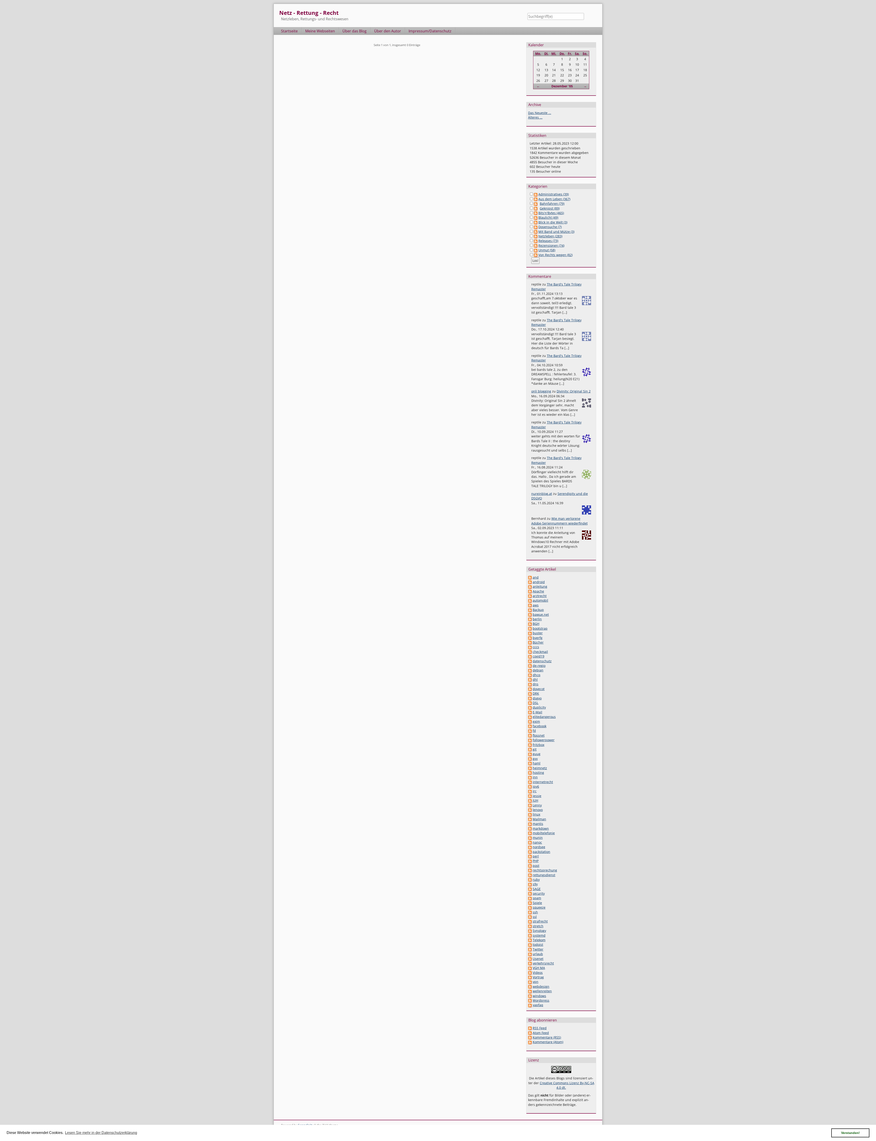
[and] (530, 577)
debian (538, 670)
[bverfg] (530, 638)
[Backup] (530, 610)
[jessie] (530, 796)
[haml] (530, 763)
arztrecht (540, 596)
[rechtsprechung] (530, 870)
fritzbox (538, 745)
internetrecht (543, 782)
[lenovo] (530, 810)
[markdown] (530, 828)
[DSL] (530, 703)
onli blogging (541, 391)
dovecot (539, 689)
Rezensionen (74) (551, 245)
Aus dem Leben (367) (554, 199)
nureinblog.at (541, 493)
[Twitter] (530, 949)
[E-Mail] (530, 712)
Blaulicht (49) (548, 217)
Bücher (538, 642)
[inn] (530, 777)
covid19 (538, 656)
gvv (535, 758)
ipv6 (536, 786)
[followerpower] (530, 740)
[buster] (530, 633)
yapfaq (538, 1005)
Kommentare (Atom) (548, 1042)
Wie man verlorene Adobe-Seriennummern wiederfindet (559, 520)
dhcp (536, 675)
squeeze (539, 907)
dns (535, 684)
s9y (535, 884)
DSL (535, 703)
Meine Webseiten (320, 31)
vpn (535, 982)
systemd (539, 935)
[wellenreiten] (530, 991)
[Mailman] (530, 819)
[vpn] (530, 982)
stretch (538, 926)
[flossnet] (530, 735)
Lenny (537, 805)
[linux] (530, 814)
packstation (541, 852)
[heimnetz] (530, 768)
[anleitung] (530, 586)
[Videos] (530, 972)
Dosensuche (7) (550, 227)
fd (534, 730)
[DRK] (530, 693)
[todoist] (530, 944)
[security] (530, 893)
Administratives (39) (553, 194)
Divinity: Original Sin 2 (574, 391)
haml (536, 763)
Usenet (538, 958)
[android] (530, 582)
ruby (536, 879)
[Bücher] (530, 642)
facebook (539, 726)
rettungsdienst (544, 875)
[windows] (530, 996)
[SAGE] (530, 889)
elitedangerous (544, 717)
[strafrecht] (530, 921)
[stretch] (530, 926)
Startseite (289, 31)
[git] (530, 749)
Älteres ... (535, 117)
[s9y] (530, 884)
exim (536, 721)
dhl (535, 679)
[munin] (530, 837)
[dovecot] (530, 689)
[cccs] (530, 647)
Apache (538, 591)
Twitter (538, 949)
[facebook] (530, 726)
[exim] (530, 721)
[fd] (530, 730)
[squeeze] (530, 907)
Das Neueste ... (539, 113)
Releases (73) (548, 241)
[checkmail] (530, 652)
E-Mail (537, 712)
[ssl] (530, 917)
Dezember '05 (562, 86)
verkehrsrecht (543, 963)
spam (537, 898)
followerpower (544, 740)
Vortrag (538, 977)
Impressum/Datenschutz (430, 31)
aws (536, 605)
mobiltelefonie (544, 833)
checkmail (540, 652)
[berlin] (530, 619)
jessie (537, 796)
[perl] (530, 856)
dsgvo (537, 698)
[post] (530, 865)
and (536, 577)
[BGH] (530, 623)
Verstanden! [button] (850, 1133)
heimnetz (540, 768)
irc (535, 791)
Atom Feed (541, 1033)
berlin (537, 619)
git (535, 749)
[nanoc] (530, 842)
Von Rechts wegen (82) (555, 255)
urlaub (538, 954)
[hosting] (530, 772)
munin (538, 837)
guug (536, 754)
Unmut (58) (546, 250)
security (539, 893)
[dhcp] (530, 675)
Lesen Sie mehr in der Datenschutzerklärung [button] (101, 1133)
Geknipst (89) (550, 208)
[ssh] (530, 912)
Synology (539, 930)
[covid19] (530, 656)
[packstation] (530, 852)
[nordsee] (530, 847)
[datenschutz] (530, 661)
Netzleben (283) (550, 236)
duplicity (539, 707)
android (539, 582)
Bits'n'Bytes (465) (551, 213)
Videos (538, 972)
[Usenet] (530, 958)
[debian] (530, 670)
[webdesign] (530, 986)
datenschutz (542, 661)
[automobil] (530, 600)
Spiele (537, 903)
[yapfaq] (530, 1005)
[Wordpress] (530, 1000)
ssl (535, 917)
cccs (536, 647)
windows (539, 996)
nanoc (537, 842)
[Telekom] (530, 940)
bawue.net (541, 614)
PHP (536, 861)
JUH (535, 800)
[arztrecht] (530, 596)
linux (536, 814)
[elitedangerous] (530, 717)
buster (538, 633)
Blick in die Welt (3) (552, 222)
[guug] (530, 754)
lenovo (538, 810)
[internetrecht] (530, 782)
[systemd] (530, 935)
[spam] (530, 898)
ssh (535, 912)
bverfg (537, 638)
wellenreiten (542, 991)
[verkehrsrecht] (530, 963)
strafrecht (540, 921)
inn (535, 777)
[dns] (530, 684)
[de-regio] (530, 665)
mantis (538, 823)
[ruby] (530, 879)
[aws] (530, 605)
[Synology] (530, 930)
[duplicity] (530, 707)
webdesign (541, 986)
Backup (538, 610)
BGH (536, 623)
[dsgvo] (530, 698)
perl (536, 856)
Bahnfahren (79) (552, 203)
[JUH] (530, 800)
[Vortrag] (530, 977)
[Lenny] (530, 805)
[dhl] (530, 679)
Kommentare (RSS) (547, 1037)
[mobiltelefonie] (530, 833)
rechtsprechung (545, 870)
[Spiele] (530, 903)
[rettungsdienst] (530, 875)
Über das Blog (354, 31)
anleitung (540, 586)
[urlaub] (530, 954)
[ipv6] (530, 786)
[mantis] (530, 823)
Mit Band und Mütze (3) (556, 231)
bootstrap (540, 628)
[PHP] (530, 861)
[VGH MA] (530, 968)
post (536, 865)
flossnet (539, 735)
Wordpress (541, 1000)
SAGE (537, 889)
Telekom (539, 940)
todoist (538, 944)
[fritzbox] (530, 745)
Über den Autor (387, 31)
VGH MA (539, 968)
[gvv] (530, 758)
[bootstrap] (530, 628)
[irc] (530, 791)
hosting (538, 772)
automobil (540, 600)
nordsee (539, 847)
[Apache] (530, 591)
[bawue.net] (530, 614)
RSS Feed (540, 1028)
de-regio (539, 665)
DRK (536, 693)
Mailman (539, 819)
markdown (541, 828)
